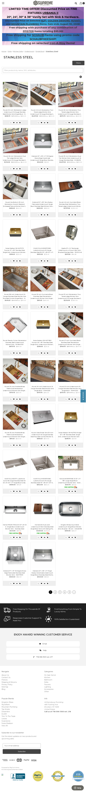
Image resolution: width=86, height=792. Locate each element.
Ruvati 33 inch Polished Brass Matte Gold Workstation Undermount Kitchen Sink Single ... (15, 434)
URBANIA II (50, 13)
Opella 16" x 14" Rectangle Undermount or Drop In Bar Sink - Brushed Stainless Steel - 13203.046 (70, 250)
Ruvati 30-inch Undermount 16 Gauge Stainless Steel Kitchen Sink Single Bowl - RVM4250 (42, 388)
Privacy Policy (7, 685)
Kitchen (47, 677)
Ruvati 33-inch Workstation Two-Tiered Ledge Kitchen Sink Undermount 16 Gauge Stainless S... (70, 112)
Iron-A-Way (57, 43)
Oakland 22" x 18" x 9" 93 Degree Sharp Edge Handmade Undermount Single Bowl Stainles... (42, 158)
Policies (5, 680)
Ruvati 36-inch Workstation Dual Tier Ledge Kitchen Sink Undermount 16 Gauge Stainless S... (15, 158)
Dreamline (6, 712)
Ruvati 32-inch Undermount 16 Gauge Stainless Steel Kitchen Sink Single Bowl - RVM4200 (69, 388)
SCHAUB (38, 35)
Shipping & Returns (9, 682)
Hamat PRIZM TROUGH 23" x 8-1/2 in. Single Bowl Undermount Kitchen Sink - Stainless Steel (15, 527)
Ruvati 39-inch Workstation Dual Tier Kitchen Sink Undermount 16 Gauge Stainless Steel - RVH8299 (70, 158)
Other (46, 692)
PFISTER (28, 31)
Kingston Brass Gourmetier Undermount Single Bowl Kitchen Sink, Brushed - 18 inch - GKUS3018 (70, 527)
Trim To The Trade (8, 716)
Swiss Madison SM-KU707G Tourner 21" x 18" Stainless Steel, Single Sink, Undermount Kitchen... (15, 250)
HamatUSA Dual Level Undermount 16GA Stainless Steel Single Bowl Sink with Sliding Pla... (42, 527)
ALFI (43, 20)
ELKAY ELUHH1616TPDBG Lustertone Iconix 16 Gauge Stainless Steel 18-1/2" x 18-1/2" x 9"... (42, 250)
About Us (5, 675)
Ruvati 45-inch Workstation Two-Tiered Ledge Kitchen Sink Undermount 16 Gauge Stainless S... (42, 112)
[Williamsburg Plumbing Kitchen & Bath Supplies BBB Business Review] (18, 776)
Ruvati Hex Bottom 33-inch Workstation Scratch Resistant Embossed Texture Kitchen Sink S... (14, 204)
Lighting (47, 687)
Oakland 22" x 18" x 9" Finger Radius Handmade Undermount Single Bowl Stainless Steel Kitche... (42, 573)
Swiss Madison (7, 723)
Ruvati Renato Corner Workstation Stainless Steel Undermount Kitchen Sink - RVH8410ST (14, 342)
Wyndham (6, 705)
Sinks (46, 682)
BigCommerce (14, 767)
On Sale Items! (50, 675)
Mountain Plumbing (9, 707)
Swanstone (6, 721)
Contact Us (6, 677)
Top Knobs (6, 709)
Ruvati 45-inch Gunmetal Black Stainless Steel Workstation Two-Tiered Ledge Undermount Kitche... (70, 204)
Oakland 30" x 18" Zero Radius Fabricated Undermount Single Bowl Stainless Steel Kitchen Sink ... (42, 204)
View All (5, 726)
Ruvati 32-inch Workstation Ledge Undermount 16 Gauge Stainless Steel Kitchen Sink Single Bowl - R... (15, 112)
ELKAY (4, 714)
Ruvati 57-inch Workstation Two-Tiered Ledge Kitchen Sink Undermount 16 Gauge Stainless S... (70, 296)
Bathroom (48, 680)
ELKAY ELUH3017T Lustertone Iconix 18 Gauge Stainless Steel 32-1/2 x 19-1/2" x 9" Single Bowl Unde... (15, 481)
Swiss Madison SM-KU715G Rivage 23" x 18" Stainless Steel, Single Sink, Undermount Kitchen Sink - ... (70, 434)
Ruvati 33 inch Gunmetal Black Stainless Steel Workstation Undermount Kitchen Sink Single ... (42, 296)
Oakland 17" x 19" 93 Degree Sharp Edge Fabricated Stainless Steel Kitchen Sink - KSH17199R (14, 573)
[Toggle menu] (3, 3)
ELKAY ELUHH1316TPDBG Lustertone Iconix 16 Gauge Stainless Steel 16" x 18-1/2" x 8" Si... (42, 481)
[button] (83, 396)
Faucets (47, 685)
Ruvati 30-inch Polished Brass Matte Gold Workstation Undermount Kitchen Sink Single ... (15, 388)
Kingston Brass (7, 702)
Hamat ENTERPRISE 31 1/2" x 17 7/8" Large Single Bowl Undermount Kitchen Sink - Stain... (70, 481)
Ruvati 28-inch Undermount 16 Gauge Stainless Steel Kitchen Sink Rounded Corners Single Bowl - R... (14, 296)
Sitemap (5, 687)
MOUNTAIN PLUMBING (25, 24)
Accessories (48, 689)
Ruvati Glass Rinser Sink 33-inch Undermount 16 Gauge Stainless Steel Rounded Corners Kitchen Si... (42, 434)
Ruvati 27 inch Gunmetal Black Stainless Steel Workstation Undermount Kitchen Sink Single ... (70, 342)
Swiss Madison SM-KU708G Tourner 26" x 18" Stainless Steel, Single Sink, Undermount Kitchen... (42, 342)
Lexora (4, 719)
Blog (3, 689)
